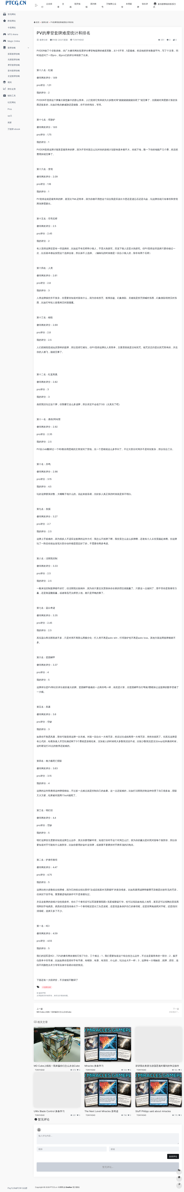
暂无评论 (43, 1119)
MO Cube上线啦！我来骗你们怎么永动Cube (57, 1065)
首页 (37, 22)
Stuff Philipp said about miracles (153, 1111)
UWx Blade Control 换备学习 (49, 1111)
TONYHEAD (78, 40)
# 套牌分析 (47, 987)
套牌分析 (45, 22)
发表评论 (173, 1156)
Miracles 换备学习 (94, 1065)
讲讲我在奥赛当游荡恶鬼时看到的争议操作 (157, 1065)
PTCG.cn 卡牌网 (56, 1187)
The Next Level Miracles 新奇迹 (101, 1111)
